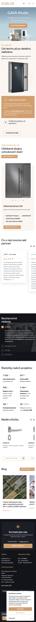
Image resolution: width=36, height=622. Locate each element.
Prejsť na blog (26, 469)
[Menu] (33, 3)
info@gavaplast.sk (24, 541)
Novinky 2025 (7, 585)
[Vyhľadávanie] (29, 3)
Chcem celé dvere (12, 133)
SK (24, 3)
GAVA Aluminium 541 (13, 206)
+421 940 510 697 (12, 541)
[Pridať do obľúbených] (23, 458)
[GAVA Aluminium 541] (18, 182)
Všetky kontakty (18, 546)
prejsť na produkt (11, 227)
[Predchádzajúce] (13, 200)
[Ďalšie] (23, 200)
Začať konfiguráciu (18, 25)
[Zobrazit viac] (16, 68)
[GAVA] (7, 3)
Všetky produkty (8, 156)
